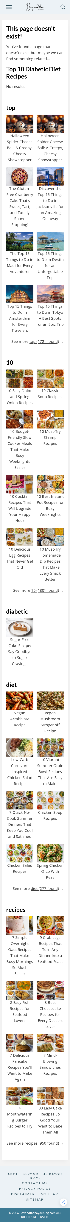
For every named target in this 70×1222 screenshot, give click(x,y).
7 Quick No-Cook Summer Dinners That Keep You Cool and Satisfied (20, 824)
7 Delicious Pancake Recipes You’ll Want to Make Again (19, 1067)
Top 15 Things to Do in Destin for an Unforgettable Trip (50, 265)
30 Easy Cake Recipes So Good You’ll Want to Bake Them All (50, 1120)
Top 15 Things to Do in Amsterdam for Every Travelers (19, 318)
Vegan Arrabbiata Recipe (19, 718)
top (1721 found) (44, 341)
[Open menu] (8, 7)
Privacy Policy (35, 1188)
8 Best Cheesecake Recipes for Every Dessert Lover (50, 1014)
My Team (50, 1194)
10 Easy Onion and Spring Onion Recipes (20, 396)
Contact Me (35, 1183)
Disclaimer (23, 1194)
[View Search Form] (63, 7)
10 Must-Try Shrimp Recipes (50, 437)
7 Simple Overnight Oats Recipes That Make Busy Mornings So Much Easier (19, 955)
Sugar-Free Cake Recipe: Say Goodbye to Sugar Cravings (19, 651)
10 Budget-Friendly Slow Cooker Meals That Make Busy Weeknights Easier (19, 449)
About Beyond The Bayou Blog (35, 1175)
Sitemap (34, 1199)
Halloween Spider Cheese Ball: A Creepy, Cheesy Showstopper (20, 147)
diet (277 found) (45, 888)
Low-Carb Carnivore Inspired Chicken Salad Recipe (19, 771)
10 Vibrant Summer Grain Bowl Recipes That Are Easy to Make (50, 771)
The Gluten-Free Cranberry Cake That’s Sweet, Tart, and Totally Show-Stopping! (19, 206)
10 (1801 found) (45, 590)
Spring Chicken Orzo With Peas (50, 871)
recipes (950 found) (42, 1143)
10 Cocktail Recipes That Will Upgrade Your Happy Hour (19, 508)
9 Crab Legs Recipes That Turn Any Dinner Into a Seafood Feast (50, 949)
